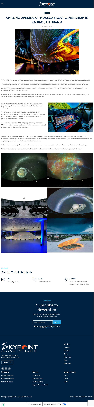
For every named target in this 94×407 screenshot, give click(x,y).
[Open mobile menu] (2, 4)
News (47, 13)
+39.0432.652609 (44, 282)
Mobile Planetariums (7, 382)
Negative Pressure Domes (40, 385)
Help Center (67, 363)
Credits (90, 397)
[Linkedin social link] (9, 368)
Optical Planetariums (7, 378)
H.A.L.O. (66, 375)
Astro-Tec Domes (38, 378)
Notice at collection (34, 404)
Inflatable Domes (38, 382)
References (67, 357)
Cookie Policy (83, 397)
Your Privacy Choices (52, 404)
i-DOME (66, 382)
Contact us (7, 362)
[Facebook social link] (2, 368)
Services (66, 351)
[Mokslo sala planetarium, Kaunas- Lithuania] (24, 170)
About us (66, 347)
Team (65, 354)
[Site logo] (47, 4)
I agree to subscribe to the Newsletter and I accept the (48, 327)
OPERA (66, 378)
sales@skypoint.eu (13, 282)
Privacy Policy (50, 327)
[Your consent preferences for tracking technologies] (3, 405)
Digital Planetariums (7, 375)
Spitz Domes (36, 375)
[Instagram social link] (6, 368)
